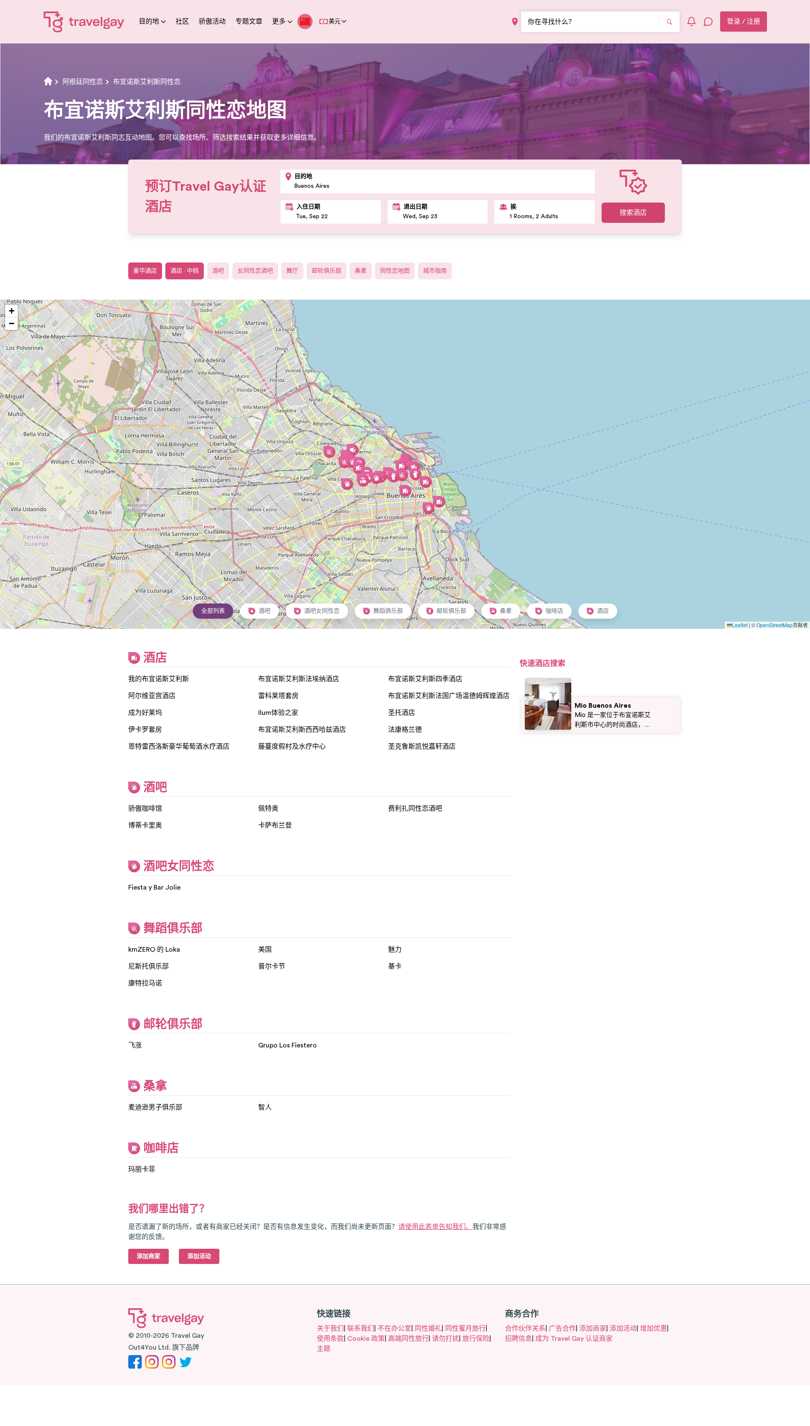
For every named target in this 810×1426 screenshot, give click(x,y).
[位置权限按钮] (515, 22)
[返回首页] (84, 21)
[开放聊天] (708, 21)
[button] (439, 502)
